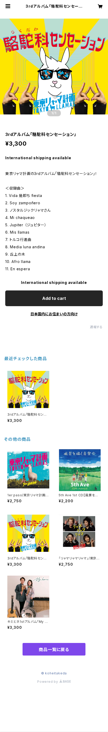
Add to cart (54, 298)
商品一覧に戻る (54, 649)
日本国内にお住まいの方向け (54, 314)
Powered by (48, 682)
